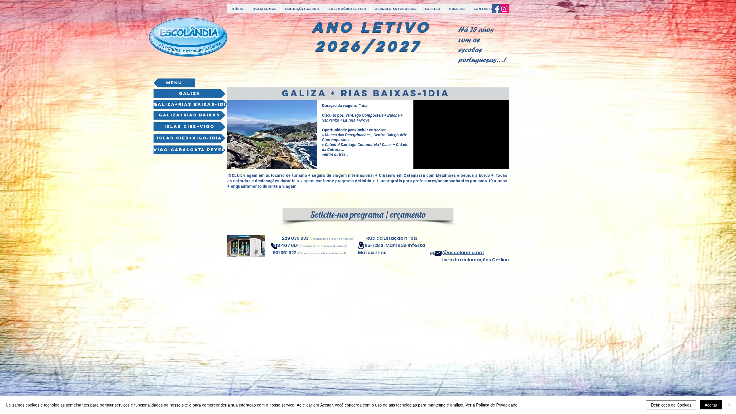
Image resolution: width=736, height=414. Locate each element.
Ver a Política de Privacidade (491, 405)
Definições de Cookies (671, 405)
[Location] (361, 245)
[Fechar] (729, 404)
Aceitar (711, 405)
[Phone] (274, 246)
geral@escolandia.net (457, 252)
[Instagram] (504, 8)
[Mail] (438, 253)
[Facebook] (496, 8)
